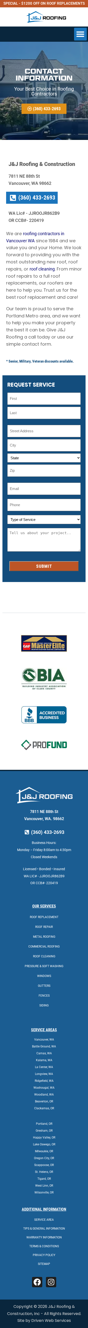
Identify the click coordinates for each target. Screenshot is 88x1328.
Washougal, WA (44, 1087)
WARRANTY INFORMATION (44, 1237)
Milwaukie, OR (44, 1151)
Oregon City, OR (44, 1158)
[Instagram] (51, 1282)
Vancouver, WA (44, 1039)
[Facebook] (37, 1282)
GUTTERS (44, 986)
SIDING (44, 1005)
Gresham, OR (44, 1130)
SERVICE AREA (44, 1219)
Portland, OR (44, 1123)
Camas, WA (44, 1053)
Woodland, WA (44, 1094)
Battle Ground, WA (44, 1046)
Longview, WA (44, 1074)
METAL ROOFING (44, 936)
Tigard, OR (44, 1178)
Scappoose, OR (44, 1165)
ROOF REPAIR (44, 927)
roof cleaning (42, 268)
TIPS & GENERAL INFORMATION (44, 1228)
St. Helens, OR (44, 1172)
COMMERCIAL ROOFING (44, 946)
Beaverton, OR (44, 1101)
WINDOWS (44, 976)
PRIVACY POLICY (44, 1255)
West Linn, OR (44, 1185)
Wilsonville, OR (44, 1192)
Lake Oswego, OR (44, 1144)
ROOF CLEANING (44, 956)
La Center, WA (44, 1067)
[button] (80, 34)
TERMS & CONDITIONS (44, 1246)
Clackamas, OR (44, 1108)
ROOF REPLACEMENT (44, 917)
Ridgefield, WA (44, 1081)
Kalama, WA (44, 1060)
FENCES (44, 995)
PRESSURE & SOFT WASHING (44, 966)
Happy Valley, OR (44, 1137)
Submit (44, 566)
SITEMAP (44, 1264)
